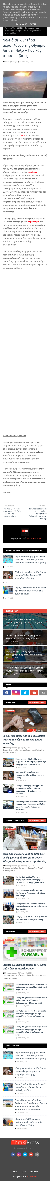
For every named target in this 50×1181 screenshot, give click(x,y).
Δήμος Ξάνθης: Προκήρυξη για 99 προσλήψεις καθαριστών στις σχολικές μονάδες (30, 590)
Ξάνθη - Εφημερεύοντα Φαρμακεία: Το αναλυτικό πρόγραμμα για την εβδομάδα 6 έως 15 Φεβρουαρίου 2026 (31, 1031)
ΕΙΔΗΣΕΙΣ (20, 28)
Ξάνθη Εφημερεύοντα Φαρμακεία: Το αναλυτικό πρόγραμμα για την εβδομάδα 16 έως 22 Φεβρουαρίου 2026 (31, 1015)
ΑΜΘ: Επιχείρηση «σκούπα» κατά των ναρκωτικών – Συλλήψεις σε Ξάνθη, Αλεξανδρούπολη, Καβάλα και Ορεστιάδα (31, 806)
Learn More (21, 24)
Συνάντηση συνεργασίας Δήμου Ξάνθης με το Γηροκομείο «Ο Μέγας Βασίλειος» (30, 893)
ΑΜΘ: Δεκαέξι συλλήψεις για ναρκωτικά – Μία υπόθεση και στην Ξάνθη (30, 775)
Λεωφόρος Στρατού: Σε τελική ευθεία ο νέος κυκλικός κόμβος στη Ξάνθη (31, 918)
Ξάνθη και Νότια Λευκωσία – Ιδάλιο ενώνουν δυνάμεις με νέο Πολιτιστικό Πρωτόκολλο (31, 906)
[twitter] (25, 692)
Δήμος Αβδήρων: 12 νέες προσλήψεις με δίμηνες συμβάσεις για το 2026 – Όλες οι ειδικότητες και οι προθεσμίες (24, 857)
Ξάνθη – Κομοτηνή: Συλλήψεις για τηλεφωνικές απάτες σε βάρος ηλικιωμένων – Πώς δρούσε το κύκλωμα (29, 790)
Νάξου (22, 135)
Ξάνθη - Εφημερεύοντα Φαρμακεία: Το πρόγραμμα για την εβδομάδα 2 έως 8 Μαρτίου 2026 (31, 987)
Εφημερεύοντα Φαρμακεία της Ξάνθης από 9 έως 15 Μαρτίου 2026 (24, 966)
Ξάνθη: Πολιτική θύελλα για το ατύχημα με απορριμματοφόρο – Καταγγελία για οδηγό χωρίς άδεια (30, 879)
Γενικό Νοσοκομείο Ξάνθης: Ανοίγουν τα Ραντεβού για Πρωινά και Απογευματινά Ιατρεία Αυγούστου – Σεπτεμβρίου (24, 670)
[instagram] (16, 692)
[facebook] (7, 692)
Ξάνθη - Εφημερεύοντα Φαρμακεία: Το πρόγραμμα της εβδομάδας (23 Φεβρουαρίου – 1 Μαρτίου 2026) (31, 1000)
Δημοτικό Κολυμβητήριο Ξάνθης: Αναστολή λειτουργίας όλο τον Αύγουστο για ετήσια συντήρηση (30, 559)
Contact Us (34, 1172)
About (24, 1172)
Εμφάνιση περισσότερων (36, 702)
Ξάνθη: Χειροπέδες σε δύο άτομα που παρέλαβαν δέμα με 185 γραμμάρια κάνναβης (30, 575)
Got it (33, 24)
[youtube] (34, 692)
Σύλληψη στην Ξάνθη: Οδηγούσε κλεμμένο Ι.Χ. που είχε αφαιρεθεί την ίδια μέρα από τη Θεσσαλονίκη (31, 761)
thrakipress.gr (11, 62)
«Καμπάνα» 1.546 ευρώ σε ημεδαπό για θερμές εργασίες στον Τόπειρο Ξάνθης (29, 1122)
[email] (43, 692)
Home (15, 1172)
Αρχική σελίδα (10, 28)
